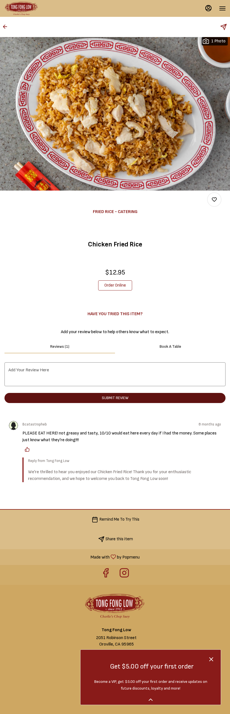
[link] (115, 285)
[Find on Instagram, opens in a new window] (124, 575)
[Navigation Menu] (222, 8)
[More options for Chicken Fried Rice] (214, 199)
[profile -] (208, 8)
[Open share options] (223, 27)
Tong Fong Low (115, 606)
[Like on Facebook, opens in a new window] (106, 575)
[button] (6, 26)
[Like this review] (28, 449)
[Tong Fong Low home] (29, 8)
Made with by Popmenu (72, 557)
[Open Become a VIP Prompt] (150, 699)
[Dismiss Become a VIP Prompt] (211, 659)
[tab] (59, 346)
